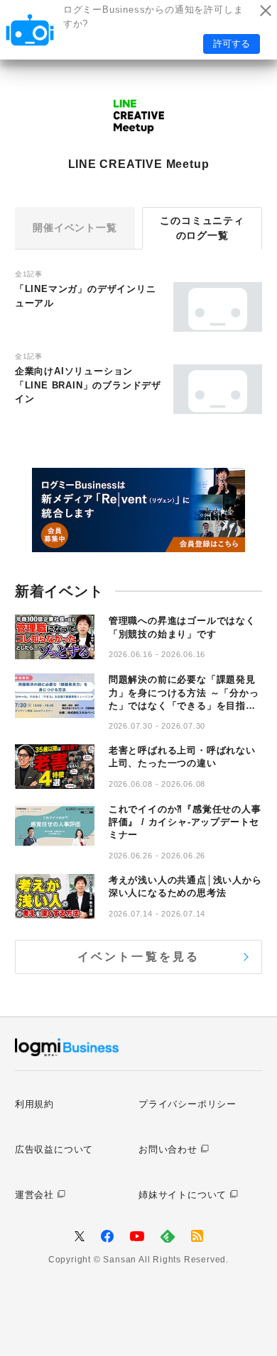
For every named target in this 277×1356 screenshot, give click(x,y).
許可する (231, 43)
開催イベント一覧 (74, 227)
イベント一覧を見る (138, 957)
